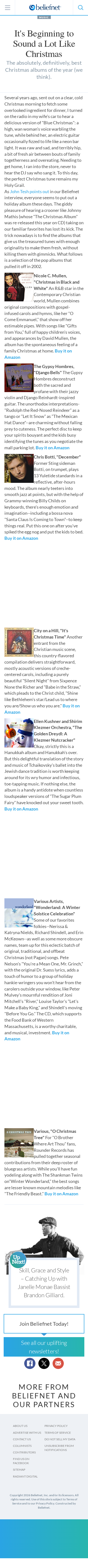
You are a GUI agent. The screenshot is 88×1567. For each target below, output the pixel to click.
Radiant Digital (25, 1476)
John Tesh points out (29, 191)
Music (44, 17)
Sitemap (19, 1469)
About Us (20, 1426)
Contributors (24, 1452)
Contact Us (22, 1439)
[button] (80, 7)
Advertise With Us (27, 1432)
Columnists (22, 1446)
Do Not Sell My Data (59, 1439)
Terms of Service (57, 1432)
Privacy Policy (56, 1426)
